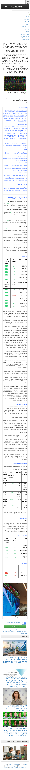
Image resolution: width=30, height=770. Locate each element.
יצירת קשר (16, 764)
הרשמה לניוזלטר (15, 627)
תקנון (15, 766)
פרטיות (11, 766)
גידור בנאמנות (25, 26)
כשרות (27, 24)
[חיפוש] (26, 5)
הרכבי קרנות (26, 29)
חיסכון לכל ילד (25, 38)
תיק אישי (26, 16)
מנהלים (27, 33)
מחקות (27, 21)
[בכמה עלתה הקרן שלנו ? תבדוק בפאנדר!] (15, 752)
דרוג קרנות (26, 28)
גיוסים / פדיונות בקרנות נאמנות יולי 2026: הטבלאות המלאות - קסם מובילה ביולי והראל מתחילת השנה (15, 731)
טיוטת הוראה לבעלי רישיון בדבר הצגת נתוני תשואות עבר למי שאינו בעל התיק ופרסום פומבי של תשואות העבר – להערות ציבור (16, 682)
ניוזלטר (25, 764)
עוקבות (27, 23)
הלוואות (7, 766)
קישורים (6, 767)
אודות (21, 764)
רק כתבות (10, 764)
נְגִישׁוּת (27, 1)
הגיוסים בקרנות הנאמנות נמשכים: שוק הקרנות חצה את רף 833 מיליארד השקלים (15, 659)
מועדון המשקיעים (13, 767)
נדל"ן (19, 766)
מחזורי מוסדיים (25, 36)
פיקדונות (26, 19)
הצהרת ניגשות (22, 767)
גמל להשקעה (25, 39)
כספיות (27, 18)
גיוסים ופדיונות (25, 34)
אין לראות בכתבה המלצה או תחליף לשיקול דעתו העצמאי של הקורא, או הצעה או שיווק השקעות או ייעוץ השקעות (15, 631)
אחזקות (27, 31)
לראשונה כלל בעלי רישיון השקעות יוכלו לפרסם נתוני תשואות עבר (16, 708)
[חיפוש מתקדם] (29, 14)
